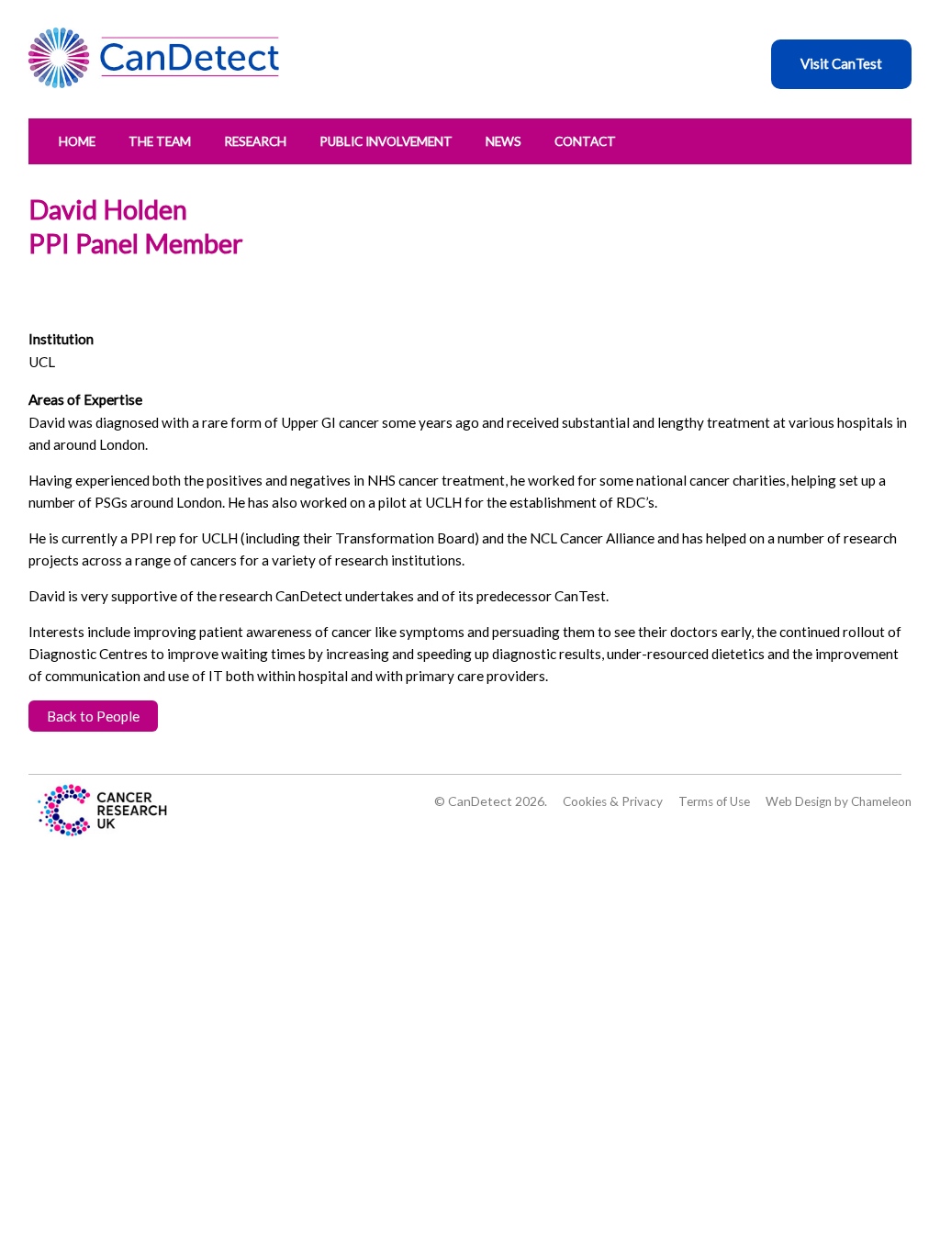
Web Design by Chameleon (839, 801)
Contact (585, 141)
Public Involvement (386, 141)
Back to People (93, 716)
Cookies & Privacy (613, 801)
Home (77, 141)
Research (255, 141)
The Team (160, 141)
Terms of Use (714, 801)
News (503, 141)
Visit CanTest (841, 63)
